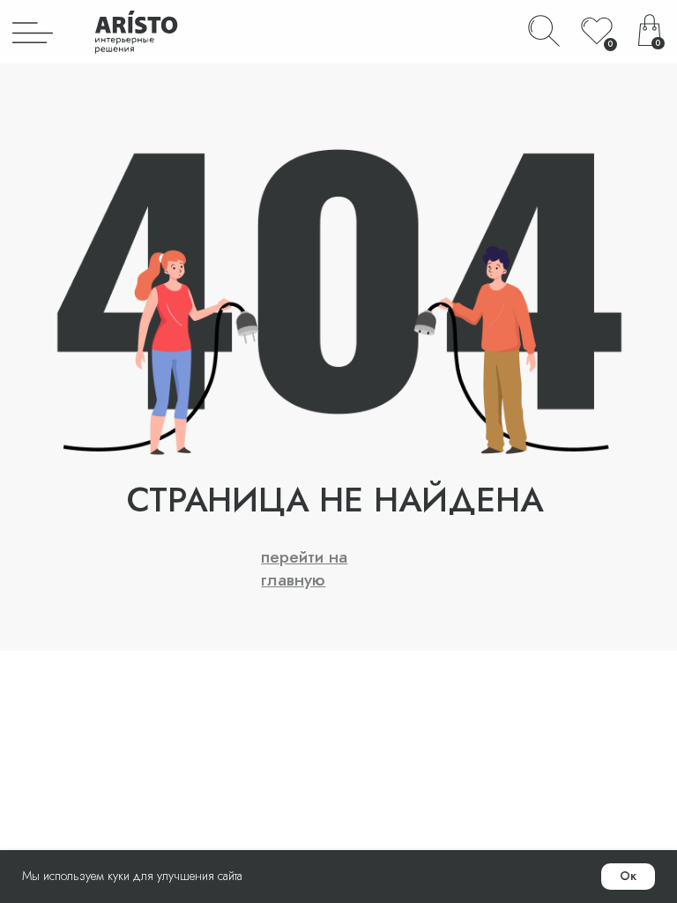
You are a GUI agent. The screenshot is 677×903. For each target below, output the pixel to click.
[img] (32, 32)
